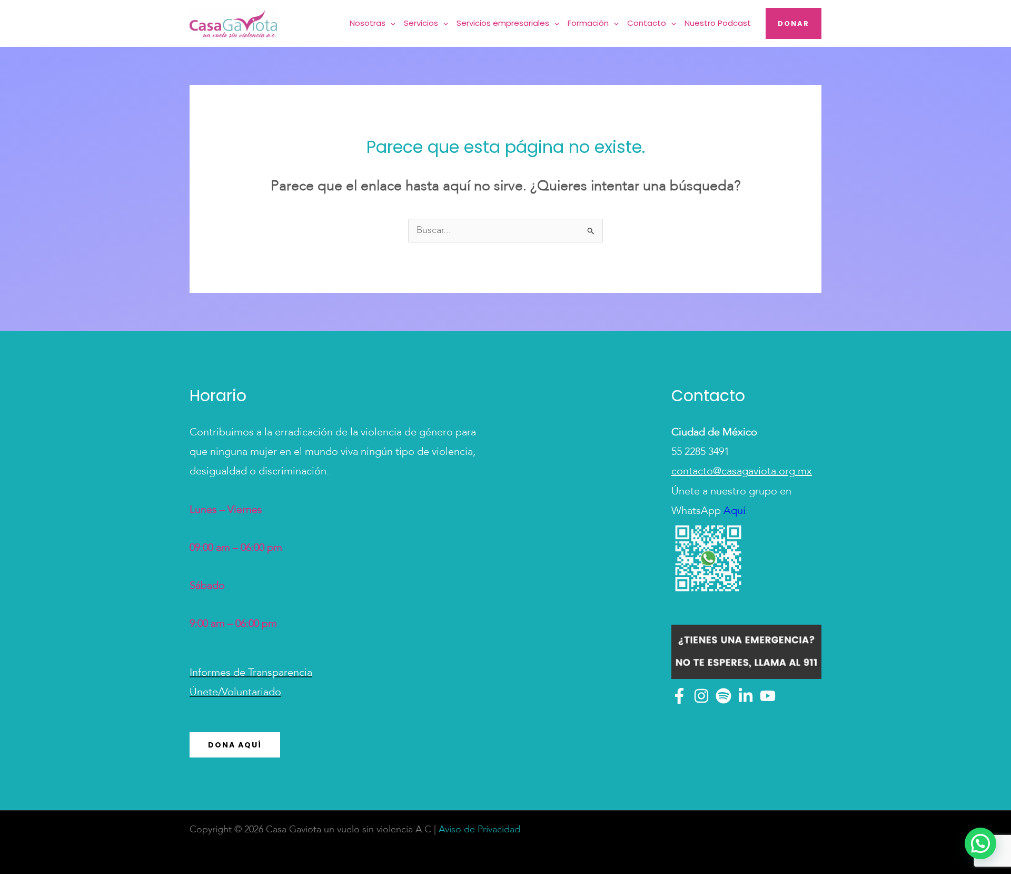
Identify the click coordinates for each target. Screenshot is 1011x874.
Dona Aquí (235, 745)
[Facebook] (679, 696)
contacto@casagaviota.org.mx (741, 472)
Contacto (646, 22)
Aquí (733, 511)
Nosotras (367, 22)
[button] (390, 23)
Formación (588, 22)
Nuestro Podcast (718, 22)
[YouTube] (768, 696)
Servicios (421, 22)
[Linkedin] (746, 696)
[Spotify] (723, 696)
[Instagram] (701, 696)
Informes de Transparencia (251, 673)
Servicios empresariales (503, 22)
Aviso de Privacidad (479, 829)
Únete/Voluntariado (235, 692)
